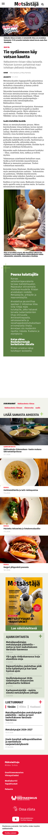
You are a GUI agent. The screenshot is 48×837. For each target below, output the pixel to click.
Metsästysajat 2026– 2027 (18, 729)
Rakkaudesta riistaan (13, 408)
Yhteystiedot (12, 775)
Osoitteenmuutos (14, 772)
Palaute (9, 789)
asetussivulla (7, 828)
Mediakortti (11, 781)
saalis (37, 408)
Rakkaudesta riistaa (26, 404)
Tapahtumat (11, 783)
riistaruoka (28, 408)
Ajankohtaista (17, 637)
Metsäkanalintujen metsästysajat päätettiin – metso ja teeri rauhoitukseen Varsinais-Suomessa (23, 716)
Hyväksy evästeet (10, 833)
